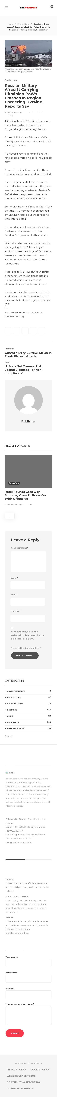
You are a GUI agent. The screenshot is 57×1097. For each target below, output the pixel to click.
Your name (12, 957)
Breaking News (29, 703)
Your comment (19, 548)
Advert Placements (20, 1088)
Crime (29, 716)
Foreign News (23, 24)
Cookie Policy (40, 1069)
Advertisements (29, 691)
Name (14, 578)
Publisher (9, 112)
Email (13, 594)
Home (10, 24)
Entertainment (29, 728)
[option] (28, 481)
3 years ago (18, 112)
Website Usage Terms (21, 1076)
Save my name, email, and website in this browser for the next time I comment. (27, 635)
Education (29, 722)
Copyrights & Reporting (23, 1082)
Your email (12, 972)
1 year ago (18, 504)
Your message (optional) (20, 1004)
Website (15, 611)
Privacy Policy (17, 1069)
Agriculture (29, 697)
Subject (10, 988)
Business (29, 709)
